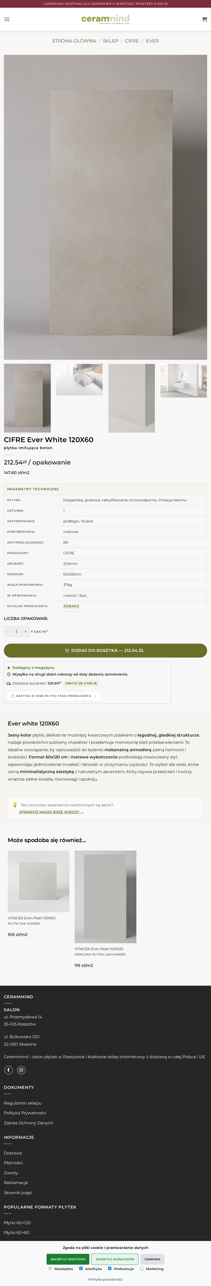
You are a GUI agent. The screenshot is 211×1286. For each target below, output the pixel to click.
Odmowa (152, 1259)
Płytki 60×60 (17, 1232)
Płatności (13, 1162)
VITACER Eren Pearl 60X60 (31, 920)
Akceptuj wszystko (68, 1259)
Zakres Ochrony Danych (28, 1123)
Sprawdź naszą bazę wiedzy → (51, 812)
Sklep (110, 40)
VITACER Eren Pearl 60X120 (100, 951)
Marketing (155, 1269)
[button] (7, 19)
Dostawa (13, 1153)
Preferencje (124, 1269)
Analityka (93, 1269)
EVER (152, 40)
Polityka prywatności (105, 1279)
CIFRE (132, 40)
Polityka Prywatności (25, 1112)
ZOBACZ (71, 606)
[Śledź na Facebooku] (8, 1070)
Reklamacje (16, 1182)
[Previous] (14, 207)
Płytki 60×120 (17, 1222)
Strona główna (74, 40)
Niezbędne (63, 1269)
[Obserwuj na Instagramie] (21, 1070)
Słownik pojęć (18, 1192)
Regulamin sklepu (23, 1103)
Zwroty (11, 1172)
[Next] (196, 207)
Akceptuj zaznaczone (115, 1259)
